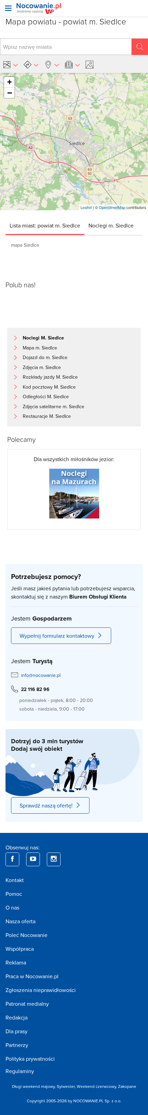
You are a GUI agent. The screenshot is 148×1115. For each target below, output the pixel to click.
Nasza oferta (20, 921)
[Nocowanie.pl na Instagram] (54, 859)
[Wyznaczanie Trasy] (31, 64)
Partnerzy (17, 1045)
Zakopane (127, 1086)
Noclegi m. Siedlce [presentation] (111, 225)
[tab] (45, 225)
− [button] (9, 93)
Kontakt (15, 880)
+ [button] (9, 82)
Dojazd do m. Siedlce (45, 357)
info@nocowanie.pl (41, 675)
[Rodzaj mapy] (10, 64)
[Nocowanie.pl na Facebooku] (12, 859)
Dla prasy (17, 1031)
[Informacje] (72, 64)
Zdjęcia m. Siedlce (42, 367)
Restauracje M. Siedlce (47, 416)
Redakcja (17, 1017)
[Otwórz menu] (8, 8)
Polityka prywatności (30, 1058)
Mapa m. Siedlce (40, 347)
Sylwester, (67, 1086)
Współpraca (20, 948)
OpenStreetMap (112, 207)
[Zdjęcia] (90, 64)
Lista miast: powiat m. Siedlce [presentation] (45, 225)
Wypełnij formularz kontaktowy (57, 635)
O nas (12, 907)
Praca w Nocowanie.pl (32, 976)
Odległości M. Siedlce (46, 396)
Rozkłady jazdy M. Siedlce (50, 376)
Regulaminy (20, 1071)
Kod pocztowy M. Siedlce (49, 386)
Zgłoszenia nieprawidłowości (41, 990)
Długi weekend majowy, (34, 1086)
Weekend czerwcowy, (97, 1086)
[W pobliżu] (51, 64)
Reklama (16, 962)
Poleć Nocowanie (26, 935)
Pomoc (14, 893)
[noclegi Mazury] (74, 493)
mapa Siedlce (25, 245)
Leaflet (86, 207)
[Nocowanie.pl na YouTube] (33, 859)
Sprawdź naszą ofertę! (46, 805)
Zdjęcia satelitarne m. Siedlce (53, 406)
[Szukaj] (139, 46)
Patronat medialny (27, 1003)
